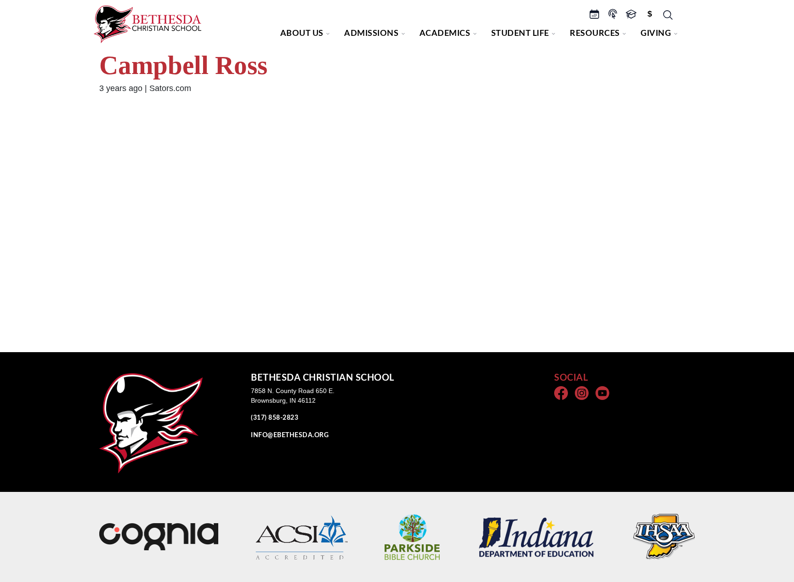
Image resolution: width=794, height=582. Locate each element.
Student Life (520, 33)
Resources (595, 33)
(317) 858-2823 (274, 418)
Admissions (371, 33)
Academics (445, 33)
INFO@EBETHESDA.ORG (290, 435)
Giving (656, 33)
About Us (301, 33)
